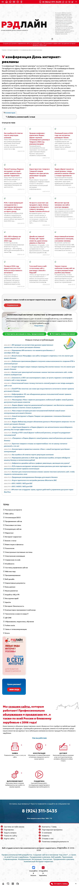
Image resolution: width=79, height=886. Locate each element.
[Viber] (69, 2)
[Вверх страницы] (76, 884)
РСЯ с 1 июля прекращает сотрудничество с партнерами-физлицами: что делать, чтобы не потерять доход (13, 207)
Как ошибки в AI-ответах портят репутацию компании (13, 135)
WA (47, 818)
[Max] (63, 2)
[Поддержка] (18, 1)
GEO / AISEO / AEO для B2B (21, 486)
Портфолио (9, 830)
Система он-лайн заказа (14, 827)
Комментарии (10, 113)
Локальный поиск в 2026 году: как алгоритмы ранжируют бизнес (64, 135)
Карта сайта (9, 838)
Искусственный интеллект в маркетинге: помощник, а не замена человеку (64, 239)
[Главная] (6, 1)
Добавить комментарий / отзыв (21, 117)
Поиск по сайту (10, 836)
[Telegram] (72, 2)
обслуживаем (12, 714)
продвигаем (34, 714)
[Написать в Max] (10, 1)
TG (51, 818)
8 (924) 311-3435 (39, 811)
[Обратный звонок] (3, 884)
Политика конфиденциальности (55, 841)
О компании (47, 833)
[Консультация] (8, 884)
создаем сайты (19, 706)
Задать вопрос (10, 833)
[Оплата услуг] (17, 884)
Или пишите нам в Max (36, 818)
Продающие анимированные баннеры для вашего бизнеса (34, 477)
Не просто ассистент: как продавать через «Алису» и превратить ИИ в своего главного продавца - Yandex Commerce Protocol (39, 207)
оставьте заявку (19, 755)
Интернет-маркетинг (13, 50)
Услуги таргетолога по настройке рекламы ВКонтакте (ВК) (34, 480)
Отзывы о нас (48, 838)
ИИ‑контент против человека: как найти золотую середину (62, 205)
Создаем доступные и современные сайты (16, 43)
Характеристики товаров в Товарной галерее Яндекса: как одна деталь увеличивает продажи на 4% (39, 173)
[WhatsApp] (66, 2)
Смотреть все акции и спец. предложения (25, 334)
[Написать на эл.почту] (14, 1)
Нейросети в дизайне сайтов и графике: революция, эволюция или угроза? (41, 463)
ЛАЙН (24, 24)
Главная (4, 50)
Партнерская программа (52, 830)
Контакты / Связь (49, 827)
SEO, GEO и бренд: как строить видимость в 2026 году (12, 239)
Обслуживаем (47, 43)
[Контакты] (21, 1)
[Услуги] (13, 884)
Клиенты (45, 836)
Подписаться (12, 305)
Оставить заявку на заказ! (63, 334)
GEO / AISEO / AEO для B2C (21, 483)
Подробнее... (39, 326)
